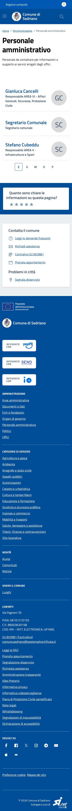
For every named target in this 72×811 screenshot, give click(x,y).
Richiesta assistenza (15, 668)
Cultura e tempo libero (16, 495)
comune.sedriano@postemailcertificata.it (29, 641)
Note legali (9, 705)
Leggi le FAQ (10, 650)
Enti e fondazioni (13, 412)
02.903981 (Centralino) (17, 637)
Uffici (5, 437)
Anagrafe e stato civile (16, 470)
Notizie (7, 571)
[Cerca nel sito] (61, 16)
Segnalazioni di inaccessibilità (21, 717)
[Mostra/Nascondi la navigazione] (4, 16)
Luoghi (6, 592)
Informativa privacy (15, 687)
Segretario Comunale (26, 122)
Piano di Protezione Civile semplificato (27, 699)
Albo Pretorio (10, 680)
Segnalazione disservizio (18, 662)
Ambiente (8, 464)
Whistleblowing (12, 711)
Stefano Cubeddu (22, 145)
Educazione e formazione (18, 501)
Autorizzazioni (11, 482)
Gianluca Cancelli (21, 91)
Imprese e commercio (16, 513)
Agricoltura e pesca (14, 458)
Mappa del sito (36, 774)
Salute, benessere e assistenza (22, 525)
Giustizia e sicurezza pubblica (21, 507)
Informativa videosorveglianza (21, 693)
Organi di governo (14, 418)
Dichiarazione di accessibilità (21, 723)
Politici (6, 431)
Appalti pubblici (12, 476)
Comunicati (9, 565)
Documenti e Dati (13, 406)
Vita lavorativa (11, 537)
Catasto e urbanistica (16, 488)
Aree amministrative (15, 400)
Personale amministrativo (19, 424)
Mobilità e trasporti (14, 519)
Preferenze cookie (14, 774)
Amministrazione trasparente (21, 674)
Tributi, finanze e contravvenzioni (24, 531)
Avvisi (6, 559)
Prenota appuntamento (17, 656)
